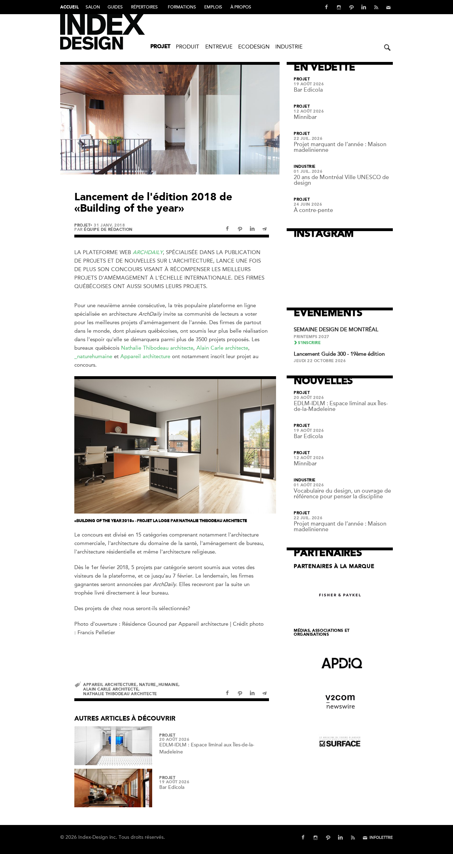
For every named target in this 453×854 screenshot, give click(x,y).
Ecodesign (254, 47)
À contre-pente (313, 210)
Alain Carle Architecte (110, 689)
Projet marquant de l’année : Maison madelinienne (340, 147)
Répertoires (144, 7)
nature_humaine (159, 684)
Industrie (289, 47)
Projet (160, 47)
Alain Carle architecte (222, 348)
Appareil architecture (145, 356)
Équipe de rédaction (108, 229)
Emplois (213, 7)
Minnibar (305, 117)
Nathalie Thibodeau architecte (157, 348)
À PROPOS (240, 7)
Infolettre (381, 837)
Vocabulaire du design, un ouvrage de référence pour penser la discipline (342, 493)
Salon (93, 7)
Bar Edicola (171, 787)
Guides (115, 7)
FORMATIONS (182, 7)
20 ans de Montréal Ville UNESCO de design (341, 180)
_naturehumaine (93, 356)
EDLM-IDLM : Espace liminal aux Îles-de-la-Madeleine (341, 406)
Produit (187, 47)
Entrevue (219, 47)
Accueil (69, 7)
